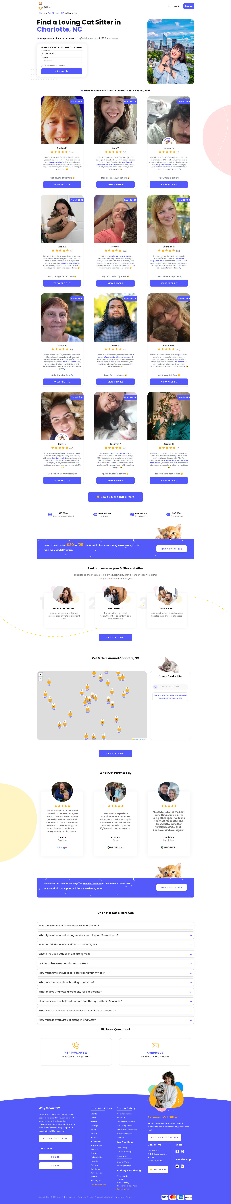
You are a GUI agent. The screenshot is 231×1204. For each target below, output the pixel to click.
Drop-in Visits (123, 1162)
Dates (45, 58)
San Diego (95, 1169)
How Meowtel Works (126, 1122)
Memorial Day (123, 1176)
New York (95, 1149)
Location (47, 51)
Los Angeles (96, 1141)
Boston (94, 1122)
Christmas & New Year (127, 1186)
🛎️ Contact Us (158, 1169)
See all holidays (124, 1189)
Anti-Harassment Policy (120, 1197)
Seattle (94, 1177)
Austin (93, 1118)
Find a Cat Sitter (115, 637)
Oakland (94, 1153)
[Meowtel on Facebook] (177, 1151)
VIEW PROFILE (62, 184)
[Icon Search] (156, 687)
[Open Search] (169, 6)
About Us (121, 1118)
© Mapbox (143, 739)
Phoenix (94, 1161)
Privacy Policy (101, 1197)
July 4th (120, 1179)
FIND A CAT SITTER (171, 548)
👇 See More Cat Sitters (115, 497)
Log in (177, 6)
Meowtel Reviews (124, 1133)
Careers (120, 1137)
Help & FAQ (122, 1148)
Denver (94, 1133)
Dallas (93, 1130)
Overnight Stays (124, 1166)
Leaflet (136, 739)
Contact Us (155, 1054)
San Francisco (97, 1173)
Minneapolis (96, 1145)
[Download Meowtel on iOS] (177, 1166)
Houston (94, 1137)
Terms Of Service (86, 1197)
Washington (96, 1181)
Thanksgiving (123, 1182)
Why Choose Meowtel (127, 1130)
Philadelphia (96, 1157)
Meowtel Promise (63, 550)
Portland (94, 1165)
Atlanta (94, 1114)
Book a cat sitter (55, 1138)
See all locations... (99, 1185)
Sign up (189, 6)
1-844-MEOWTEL (76, 1054)
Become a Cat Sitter (164, 1137)
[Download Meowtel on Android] (182, 1166)
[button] (112, 704)
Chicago (95, 1126)
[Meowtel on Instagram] (182, 1151)
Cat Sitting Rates (124, 1126)
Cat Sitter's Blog (124, 1151)
